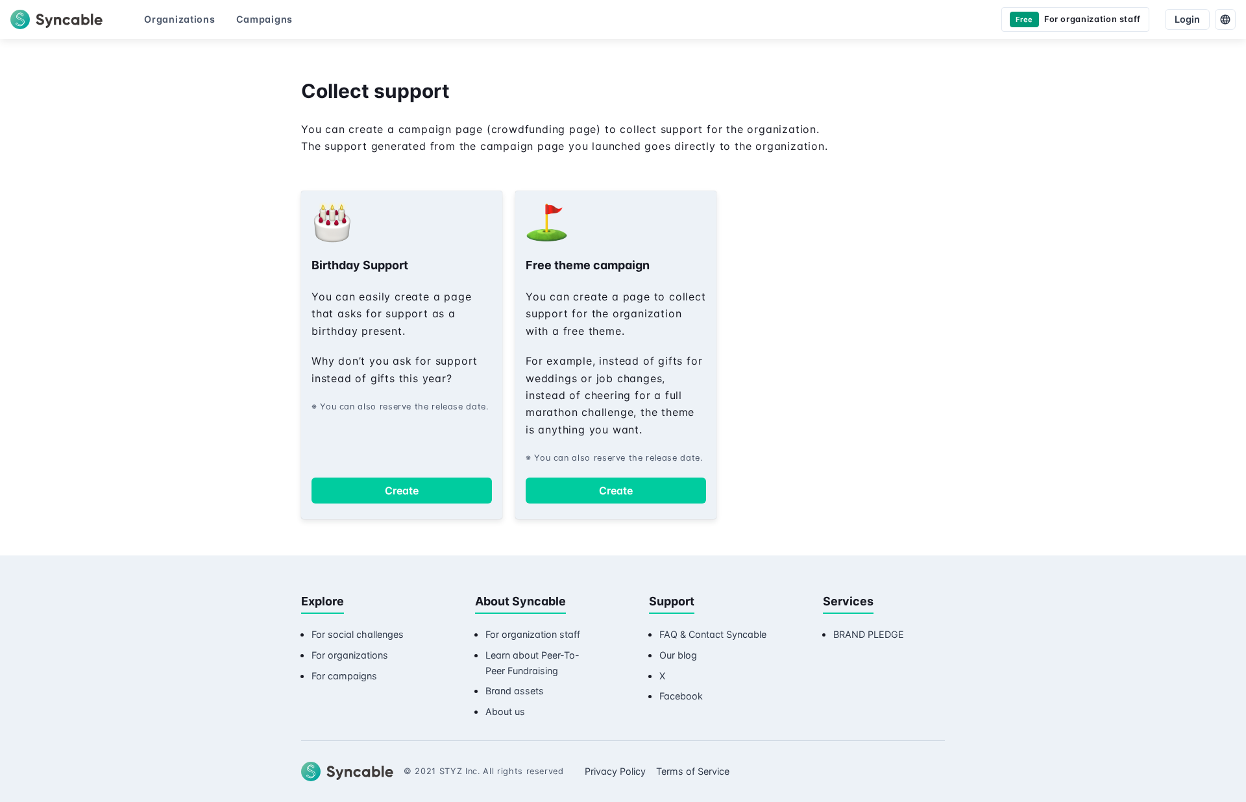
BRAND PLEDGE (868, 634)
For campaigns (344, 675)
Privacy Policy (615, 771)
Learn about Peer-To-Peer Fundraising (532, 663)
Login (1187, 19)
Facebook (681, 695)
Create (402, 490)
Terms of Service (692, 771)
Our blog (678, 655)
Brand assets (514, 690)
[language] (1225, 19)
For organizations (350, 655)
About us (505, 711)
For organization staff (532, 634)
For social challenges (358, 634)
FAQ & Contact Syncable (712, 634)
